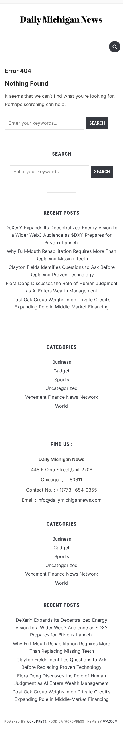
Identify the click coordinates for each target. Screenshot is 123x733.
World (61, 406)
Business (61, 362)
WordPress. (37, 722)
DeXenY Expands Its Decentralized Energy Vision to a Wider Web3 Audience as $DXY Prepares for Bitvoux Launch (61, 235)
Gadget (61, 371)
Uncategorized (61, 388)
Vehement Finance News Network (61, 397)
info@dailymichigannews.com (69, 500)
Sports (61, 379)
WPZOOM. (111, 722)
